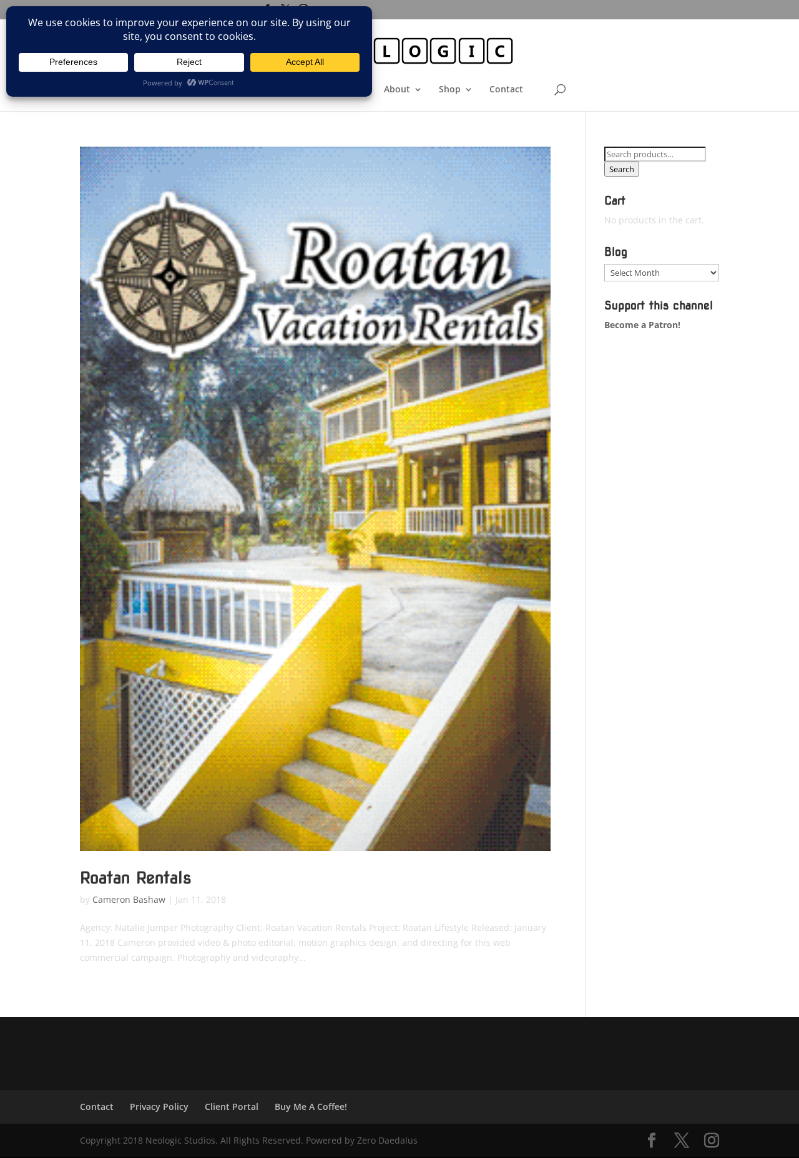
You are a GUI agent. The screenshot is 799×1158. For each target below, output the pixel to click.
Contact (506, 90)
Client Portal (231, 1106)
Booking (295, 90)
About (397, 90)
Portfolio (349, 90)
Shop (450, 90)
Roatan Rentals (136, 877)
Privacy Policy (159, 1106)
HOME (248, 90)
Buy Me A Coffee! (311, 1106)
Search (621, 169)
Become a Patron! (642, 325)
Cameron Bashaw (128, 899)
